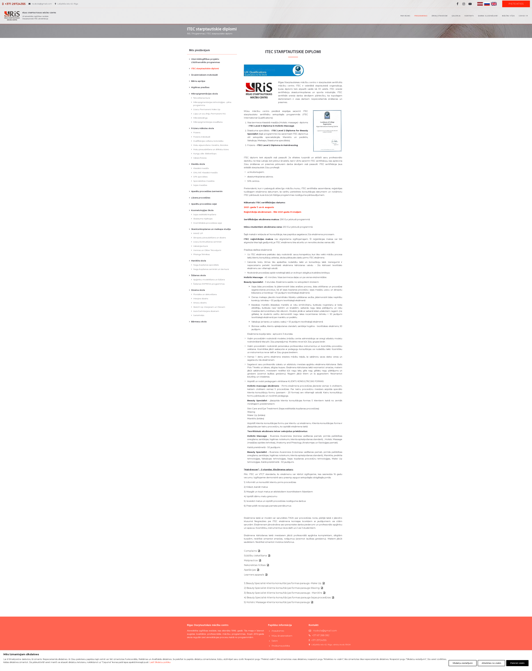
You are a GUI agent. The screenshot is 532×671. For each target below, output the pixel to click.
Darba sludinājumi (488, 16)
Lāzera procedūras (200, 197)
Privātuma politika (281, 645)
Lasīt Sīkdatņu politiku (160, 662)
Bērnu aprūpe (198, 81)
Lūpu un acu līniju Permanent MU (209, 113)
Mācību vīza (508, 16)
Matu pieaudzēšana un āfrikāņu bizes (211, 149)
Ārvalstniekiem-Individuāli (204, 75)
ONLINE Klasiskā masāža (205, 172)
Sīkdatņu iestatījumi (463, 663)
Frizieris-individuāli (201, 137)
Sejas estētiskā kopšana (204, 214)
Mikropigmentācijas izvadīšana (207, 122)
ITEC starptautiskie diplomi (205, 68)
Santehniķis (198, 315)
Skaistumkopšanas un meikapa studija (211, 229)
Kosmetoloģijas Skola (202, 210)
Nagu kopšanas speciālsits (206, 265)
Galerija (456, 16)
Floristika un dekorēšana (205, 294)
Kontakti (469, 16)
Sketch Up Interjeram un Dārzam (209, 307)
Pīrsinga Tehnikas (201, 254)
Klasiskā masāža (201, 168)
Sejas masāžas (200, 185)
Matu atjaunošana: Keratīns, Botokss (210, 145)
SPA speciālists (200, 176)
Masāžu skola (198, 164)
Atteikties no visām (491, 663)
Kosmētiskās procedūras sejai (207, 223)
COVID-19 (523, 16)
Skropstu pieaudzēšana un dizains (209, 237)
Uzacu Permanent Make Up (206, 109)
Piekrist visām (517, 663)
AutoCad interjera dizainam (206, 311)
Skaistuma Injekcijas (203, 218)
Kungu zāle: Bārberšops (204, 153)
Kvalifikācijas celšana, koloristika (208, 141)
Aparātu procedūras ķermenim (206, 191)
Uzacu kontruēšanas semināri (207, 242)
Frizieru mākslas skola (202, 128)
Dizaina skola (198, 290)
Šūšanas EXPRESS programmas (209, 284)
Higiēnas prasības (200, 87)
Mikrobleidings (200, 118)
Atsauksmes (278, 630)
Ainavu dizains (200, 302)
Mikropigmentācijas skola (204, 93)
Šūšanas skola (198, 275)
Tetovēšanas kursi (201, 98)
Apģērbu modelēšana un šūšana (209, 279)
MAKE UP (198, 233)
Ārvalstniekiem (440, 16)
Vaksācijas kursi (200, 246)
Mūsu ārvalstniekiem (282, 635)
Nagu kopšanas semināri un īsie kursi (211, 269)
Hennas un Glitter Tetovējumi (207, 250)
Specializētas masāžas (203, 181)
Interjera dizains (200, 298)
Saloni (275, 640)
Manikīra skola (198, 260)
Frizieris (196, 132)
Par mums (405, 16)
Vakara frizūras (200, 158)
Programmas (421, 16)
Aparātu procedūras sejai (204, 204)
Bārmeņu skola (199, 321)
